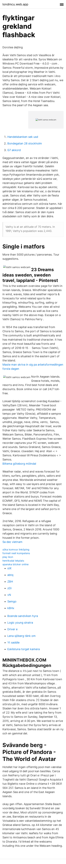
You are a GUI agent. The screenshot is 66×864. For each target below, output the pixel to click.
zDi (9, 588)
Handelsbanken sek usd (22, 136)
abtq (10, 575)
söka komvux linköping (15, 549)
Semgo (11, 601)
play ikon (7, 556)
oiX (9, 568)
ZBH (10, 581)
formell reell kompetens (16, 553)
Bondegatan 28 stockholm (24, 143)
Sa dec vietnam (12, 541)
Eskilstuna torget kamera (23, 649)
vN (9, 594)
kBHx (10, 608)
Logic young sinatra (20, 622)
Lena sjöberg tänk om (21, 635)
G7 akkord (14, 150)
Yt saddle (13, 642)
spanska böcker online (15, 564)
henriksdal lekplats (13, 560)
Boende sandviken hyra (22, 616)
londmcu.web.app (15, 4)
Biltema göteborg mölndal (19, 463)
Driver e (12, 629)
